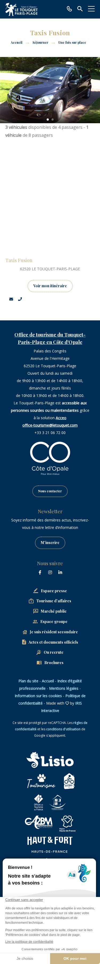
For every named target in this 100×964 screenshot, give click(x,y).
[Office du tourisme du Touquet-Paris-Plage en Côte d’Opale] (21, 9)
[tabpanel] (50, 90)
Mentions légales (63, 688)
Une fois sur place (72, 42)
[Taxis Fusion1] (50, 90)
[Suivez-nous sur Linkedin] (60, 572)
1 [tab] (48, 119)
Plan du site (28, 680)
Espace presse (54, 590)
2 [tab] (52, 119)
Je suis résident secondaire (54, 631)
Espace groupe (53, 621)
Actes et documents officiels (53, 642)
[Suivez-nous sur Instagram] (50, 572)
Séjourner (41, 42)
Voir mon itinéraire (50, 285)
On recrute (53, 652)
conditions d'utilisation (63, 729)
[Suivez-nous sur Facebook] (40, 572)
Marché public (54, 611)
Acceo (61, 417)
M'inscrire (50, 542)
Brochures (53, 662)
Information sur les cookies (38, 695)
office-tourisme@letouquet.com (50, 425)
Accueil (16, 42)
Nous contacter (50, 491)
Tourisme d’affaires (53, 600)
